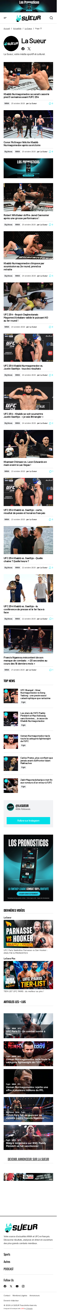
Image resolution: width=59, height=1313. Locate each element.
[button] (5, 18)
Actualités (17, 28)
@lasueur (22, 805)
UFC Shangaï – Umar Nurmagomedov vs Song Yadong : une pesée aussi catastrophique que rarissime (35, 694)
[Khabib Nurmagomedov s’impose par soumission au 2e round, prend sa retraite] (28, 245)
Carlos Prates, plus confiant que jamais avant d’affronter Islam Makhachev (36, 760)
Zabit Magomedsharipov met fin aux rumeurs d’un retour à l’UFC (36, 781)
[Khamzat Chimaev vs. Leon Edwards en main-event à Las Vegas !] (28, 444)
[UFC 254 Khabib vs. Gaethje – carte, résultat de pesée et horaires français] (28, 492)
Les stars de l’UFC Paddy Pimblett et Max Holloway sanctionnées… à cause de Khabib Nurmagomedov (34, 717)
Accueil (7, 28)
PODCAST (8, 1269)
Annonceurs (34, 1295)
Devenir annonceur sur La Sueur (28, 1159)
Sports (7, 1254)
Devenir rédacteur (11, 1300)
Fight (23, 702)
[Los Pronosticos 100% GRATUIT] (28, 6)
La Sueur (28, 28)
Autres (7, 1261)
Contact (7, 1295)
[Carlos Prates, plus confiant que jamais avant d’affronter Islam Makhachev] (11, 763)
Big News (8, 151)
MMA (7, 103)
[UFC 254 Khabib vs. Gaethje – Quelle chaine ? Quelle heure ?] (28, 540)
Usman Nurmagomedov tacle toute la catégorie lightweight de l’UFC (35, 738)
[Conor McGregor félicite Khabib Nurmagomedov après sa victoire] (28, 124)
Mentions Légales (20, 1295)
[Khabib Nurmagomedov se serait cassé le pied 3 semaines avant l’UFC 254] (28, 76)
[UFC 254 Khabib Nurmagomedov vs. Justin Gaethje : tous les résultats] (28, 348)
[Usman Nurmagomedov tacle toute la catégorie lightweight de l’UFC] (11, 741)
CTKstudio (29, 1308)
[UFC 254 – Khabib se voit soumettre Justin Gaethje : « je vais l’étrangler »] (28, 396)
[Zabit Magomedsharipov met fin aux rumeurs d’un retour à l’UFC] (11, 785)
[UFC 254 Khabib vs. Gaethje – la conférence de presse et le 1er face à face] (28, 588)
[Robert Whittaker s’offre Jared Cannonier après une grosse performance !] (28, 197)
